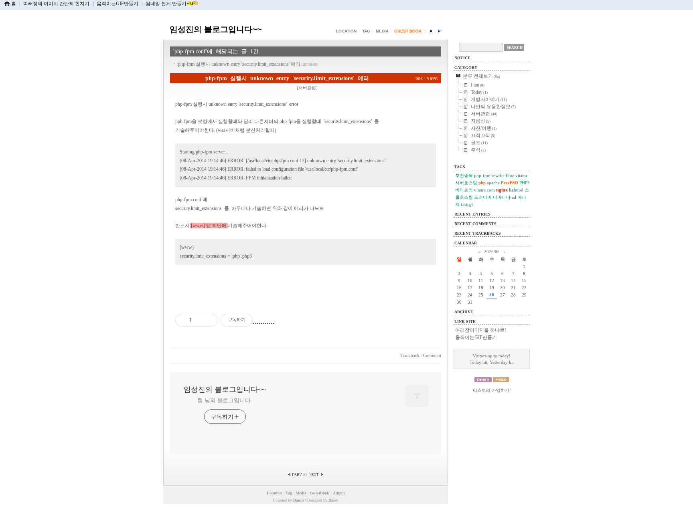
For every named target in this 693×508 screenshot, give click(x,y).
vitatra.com (484, 189)
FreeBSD (509, 182)
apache (493, 182)
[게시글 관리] (209, 320)
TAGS (459, 167)
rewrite (498, 175)
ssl (514, 197)
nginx (502, 190)
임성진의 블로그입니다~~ (216, 29)
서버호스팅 (466, 182)
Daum (298, 500)
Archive (463, 312)
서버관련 (307, 87)
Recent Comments (475, 224)
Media (382, 31)
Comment (432, 355)
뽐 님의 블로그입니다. (224, 400)
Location (346, 31)
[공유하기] (199, 320)
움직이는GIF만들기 (117, 3)
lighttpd (516, 189)
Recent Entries (472, 214)
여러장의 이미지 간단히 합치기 (56, 3)
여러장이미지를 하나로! (480, 330)
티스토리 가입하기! (492, 390)
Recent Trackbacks (477, 233)
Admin (339, 493)
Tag (366, 31)
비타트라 (464, 189)
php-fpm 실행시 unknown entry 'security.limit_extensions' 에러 (247, 64)
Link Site (465, 321)
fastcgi (467, 204)
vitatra (521, 175)
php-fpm (482, 175)
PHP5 (524, 182)
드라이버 (483, 197)
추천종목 (464, 175)
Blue (510, 175)
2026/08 (492, 251)
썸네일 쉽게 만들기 (166, 3)
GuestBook (319, 493)
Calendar (465, 243)
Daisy (333, 500)
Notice (462, 58)
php (482, 182)
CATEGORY (465, 67)
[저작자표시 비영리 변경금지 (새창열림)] (263, 320)
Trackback (409, 355)
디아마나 (502, 197)
